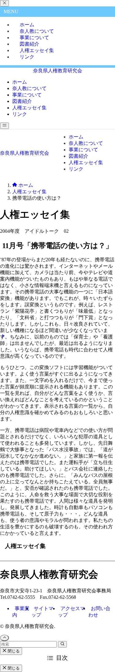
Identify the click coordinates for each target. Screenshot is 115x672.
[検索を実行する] (62, 644)
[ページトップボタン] (4, 638)
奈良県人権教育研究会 (57, 70)
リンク (27, 56)
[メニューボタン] (4, 126)
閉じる (13, 651)
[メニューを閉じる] (4, 3)
